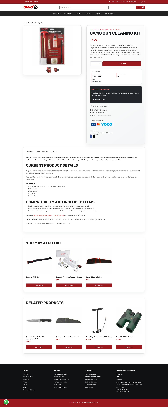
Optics (25, 384)
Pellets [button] (78, 14)
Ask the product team (98, 99)
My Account (119, 374)
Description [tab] (30, 151)
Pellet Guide (57, 384)
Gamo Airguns (96, 134)
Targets (25, 387)
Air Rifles (25, 374)
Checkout (119, 379)
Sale (111, 132)
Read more (39, 285)
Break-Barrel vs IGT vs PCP (61, 379)
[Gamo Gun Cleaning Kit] (52, 45)
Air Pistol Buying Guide (60, 382)
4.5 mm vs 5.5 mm (59, 377)
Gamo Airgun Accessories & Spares (105, 30)
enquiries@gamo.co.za (122, 391)
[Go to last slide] (46, 70)
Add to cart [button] (69, 285)
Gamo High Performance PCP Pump (99, 337)
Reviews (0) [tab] (54, 151)
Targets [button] (97, 14)
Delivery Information (91, 379)
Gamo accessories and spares (42, 215)
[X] (94, 136)
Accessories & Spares (29, 390)
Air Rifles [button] (56, 14)
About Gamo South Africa (61, 387)
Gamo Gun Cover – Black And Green (69, 337)
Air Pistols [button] (67, 14)
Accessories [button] (109, 14)
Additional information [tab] (42, 151)
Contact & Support (90, 374)
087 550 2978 (120, 387)
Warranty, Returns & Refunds (93, 377)
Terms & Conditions (90, 384)
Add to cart (121, 63)
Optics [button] (88, 14)
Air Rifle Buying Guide (60, 374)
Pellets (25, 382)
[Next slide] (58, 70)
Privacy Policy (89, 387)
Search (106, 7)
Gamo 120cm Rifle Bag (94, 277)
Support (134, 1)
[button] (49, 70)
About (130, 1)
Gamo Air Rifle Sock (33, 277)
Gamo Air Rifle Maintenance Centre (69, 277)
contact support (59, 215)
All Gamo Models (27, 377)
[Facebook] (91, 136)
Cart (117, 377)
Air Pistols (26, 379)
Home (25, 23)
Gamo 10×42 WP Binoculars (126, 337)
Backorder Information (91, 382)
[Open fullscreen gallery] (71, 64)
